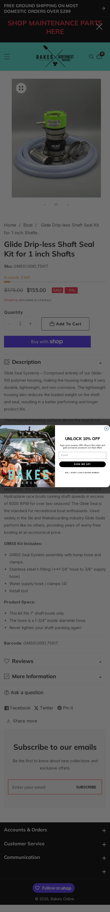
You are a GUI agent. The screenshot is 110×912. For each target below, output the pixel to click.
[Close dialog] (106, 429)
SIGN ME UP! (82, 464)
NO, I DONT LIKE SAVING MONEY (82, 472)
